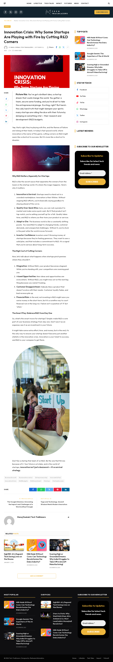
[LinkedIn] (6, 121)
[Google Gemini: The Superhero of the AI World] (80, 56)
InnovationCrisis (10, 481)
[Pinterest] (6, 116)
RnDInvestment (35, 481)
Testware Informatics (37, 658)
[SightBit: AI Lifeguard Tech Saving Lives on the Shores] (14, 545)
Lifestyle (38, 3)
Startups (47, 481)
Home (29, 3)
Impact (59, 3)
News (76, 3)
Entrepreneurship (41, 477)
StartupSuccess (58, 481)
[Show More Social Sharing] (68, 47)
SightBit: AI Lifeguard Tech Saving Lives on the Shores (13, 556)
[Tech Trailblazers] (56, 12)
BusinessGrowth (10, 477)
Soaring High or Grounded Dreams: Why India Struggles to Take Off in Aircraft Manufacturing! (59, 559)
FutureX (68, 3)
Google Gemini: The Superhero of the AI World (98, 54)
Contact (85, 3)
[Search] (109, 3)
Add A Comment (36, 576)
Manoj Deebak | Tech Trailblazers (22, 47)
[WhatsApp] (6, 104)
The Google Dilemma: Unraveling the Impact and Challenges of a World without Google (20, 504)
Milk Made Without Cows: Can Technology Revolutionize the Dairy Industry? (37, 558)
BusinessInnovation (25, 477)
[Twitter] (6, 110)
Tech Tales (49, 3)
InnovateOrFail (55, 477)
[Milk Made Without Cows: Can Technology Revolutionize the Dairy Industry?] (37, 545)
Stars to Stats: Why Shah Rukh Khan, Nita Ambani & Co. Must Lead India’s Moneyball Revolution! (62, 618)
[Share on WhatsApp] (60, 47)
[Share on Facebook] (56, 47)
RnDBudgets (23, 481)
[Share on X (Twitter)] (63, 47)
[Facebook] (6, 99)
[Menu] (5, 3)
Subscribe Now (102, 12)
